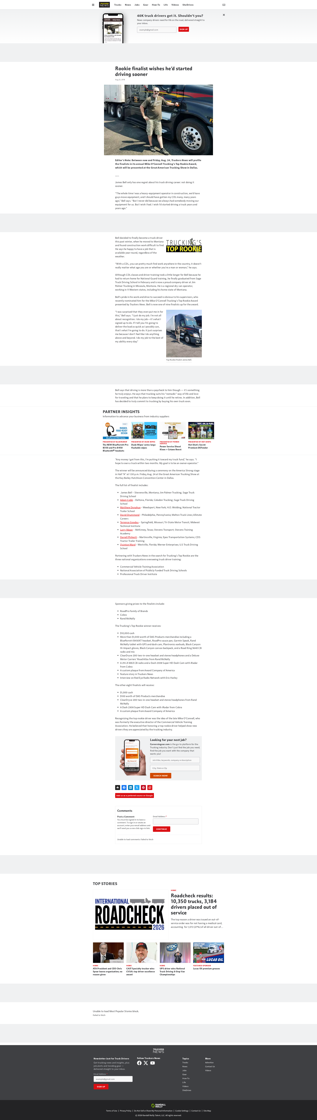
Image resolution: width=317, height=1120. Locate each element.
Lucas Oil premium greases (206, 968)
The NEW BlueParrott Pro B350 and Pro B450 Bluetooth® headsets (115, 447)
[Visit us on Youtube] (152, 1062)
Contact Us (196, 1110)
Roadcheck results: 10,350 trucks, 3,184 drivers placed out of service (194, 904)
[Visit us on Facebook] (139, 1062)
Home (173, 890)
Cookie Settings (182, 1110)
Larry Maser (126, 529)
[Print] (117, 787)
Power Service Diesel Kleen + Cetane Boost (170, 448)
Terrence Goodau (129, 522)
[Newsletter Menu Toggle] (223, 4)
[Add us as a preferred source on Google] (149, 787)
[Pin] (143, 787)
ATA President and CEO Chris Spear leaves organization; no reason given (107, 971)
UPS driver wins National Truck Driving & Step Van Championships (172, 971)
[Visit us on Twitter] (146, 1062)
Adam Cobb (126, 499)
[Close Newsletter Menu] (223, 14)
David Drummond (130, 514)
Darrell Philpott (128, 537)
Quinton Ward (127, 544)
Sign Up (184, 29)
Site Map (207, 1110)
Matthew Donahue (130, 507)
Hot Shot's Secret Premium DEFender (198, 446)
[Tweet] (136, 787)
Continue (161, 829)
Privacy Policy (125, 1110)
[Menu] (93, 4)
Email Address (160, 816)
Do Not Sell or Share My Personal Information (153, 1110)
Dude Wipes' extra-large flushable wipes (143, 446)
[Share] (124, 787)
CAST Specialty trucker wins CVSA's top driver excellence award (140, 971)
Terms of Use (111, 1110)
